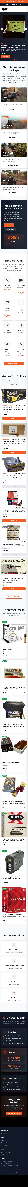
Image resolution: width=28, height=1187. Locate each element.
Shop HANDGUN (13, 137)
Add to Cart (14, 418)
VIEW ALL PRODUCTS (14, 596)
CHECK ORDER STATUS (11, 4)
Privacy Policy (4, 1154)
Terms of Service (5, 1152)
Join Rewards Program (14, 1113)
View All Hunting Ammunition (14, 363)
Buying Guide (4, 1145)
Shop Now (5, 56)
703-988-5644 (6, 1163)
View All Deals (10, 229)
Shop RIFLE (13, 109)
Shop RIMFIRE (12, 192)
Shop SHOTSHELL (13, 165)
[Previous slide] (2, 29)
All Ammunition (4, 1142)
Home (2, 1140)
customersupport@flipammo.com (11, 1161)
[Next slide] (26, 29)
